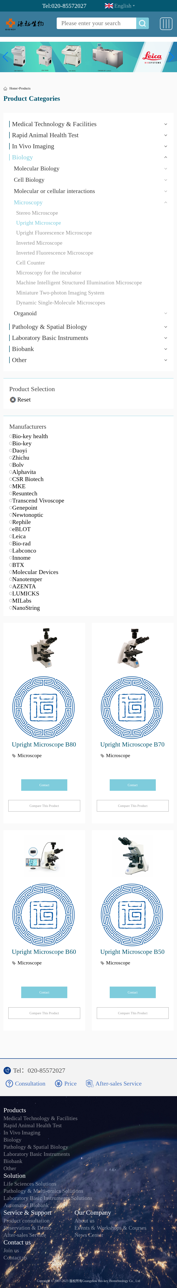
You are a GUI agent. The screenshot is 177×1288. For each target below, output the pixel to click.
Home (13, 88)
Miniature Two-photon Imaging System (60, 293)
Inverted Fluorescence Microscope (54, 253)
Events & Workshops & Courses (110, 1228)
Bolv (18, 464)
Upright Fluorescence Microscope (54, 233)
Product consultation (26, 1220)
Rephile (21, 522)
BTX (18, 564)
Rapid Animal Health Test (45, 135)
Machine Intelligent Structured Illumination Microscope (79, 283)
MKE (19, 486)
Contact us (17, 1242)
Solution (14, 1175)
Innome (21, 557)
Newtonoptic (27, 514)
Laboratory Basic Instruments (50, 338)
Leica (19, 536)
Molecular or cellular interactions (54, 191)
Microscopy (28, 202)
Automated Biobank (26, 1205)
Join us (11, 1250)
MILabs (21, 600)
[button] (5, 57)
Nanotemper (27, 579)
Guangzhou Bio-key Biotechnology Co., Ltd (111, 1281)
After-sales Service (24, 1235)
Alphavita (24, 472)
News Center (88, 1235)
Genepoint (24, 507)
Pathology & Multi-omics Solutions (43, 1191)
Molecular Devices (35, 572)
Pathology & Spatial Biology (49, 327)
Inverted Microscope (39, 243)
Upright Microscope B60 (44, 951)
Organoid (25, 313)
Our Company (92, 1212)
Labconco (24, 550)
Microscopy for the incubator (48, 273)
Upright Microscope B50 (132, 951)
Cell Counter (30, 263)
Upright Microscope (38, 223)
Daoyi (19, 450)
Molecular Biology (36, 168)
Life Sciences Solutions (29, 1183)
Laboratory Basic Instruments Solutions (47, 1198)
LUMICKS (25, 593)
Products (24, 88)
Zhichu (20, 457)
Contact (44, 785)
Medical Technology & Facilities (54, 124)
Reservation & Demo (27, 1228)
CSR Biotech (28, 479)
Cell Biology (29, 179)
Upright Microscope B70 (132, 744)
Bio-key (22, 443)
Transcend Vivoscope (38, 500)
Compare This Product (44, 806)
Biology (22, 157)
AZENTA (24, 586)
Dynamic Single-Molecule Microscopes (60, 303)
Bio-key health (30, 436)
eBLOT (21, 529)
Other (19, 360)
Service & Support (27, 1212)
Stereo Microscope (37, 213)
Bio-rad (21, 543)
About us (84, 1220)
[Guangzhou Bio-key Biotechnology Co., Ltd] (25, 24)
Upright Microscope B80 (44, 744)
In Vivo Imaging (33, 146)
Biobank (23, 349)
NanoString (26, 607)
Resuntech (24, 493)
